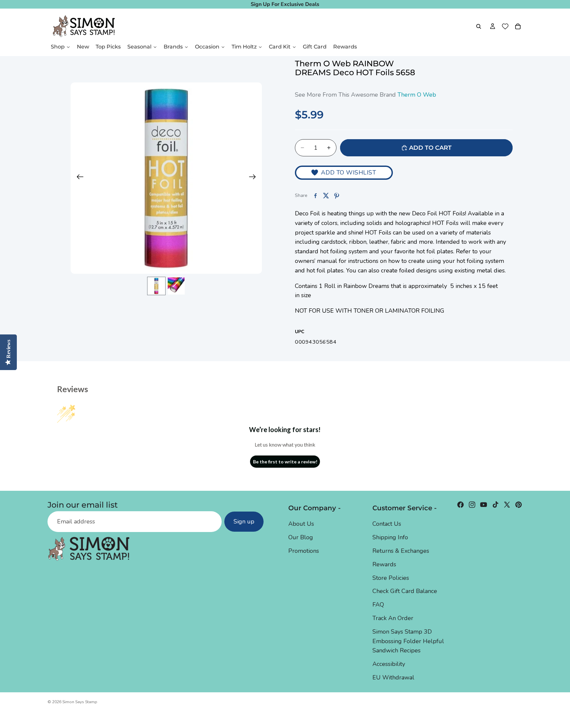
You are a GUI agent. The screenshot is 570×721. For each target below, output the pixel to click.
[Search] (478, 26)
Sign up (244, 521)
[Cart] (518, 26)
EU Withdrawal (393, 677)
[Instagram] (472, 505)
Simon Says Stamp (79, 702)
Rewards (384, 564)
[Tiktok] (495, 505)
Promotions (303, 551)
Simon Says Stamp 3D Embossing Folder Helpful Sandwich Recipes (408, 641)
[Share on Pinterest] (336, 196)
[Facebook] (460, 505)
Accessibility (388, 664)
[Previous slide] (78, 178)
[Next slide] (254, 178)
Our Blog (300, 537)
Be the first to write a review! (285, 461)
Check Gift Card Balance (404, 591)
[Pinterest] (518, 505)
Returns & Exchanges (400, 551)
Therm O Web (416, 95)
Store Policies (390, 578)
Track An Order (392, 618)
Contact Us (386, 524)
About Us (301, 524)
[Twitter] (507, 505)
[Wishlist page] (505, 26)
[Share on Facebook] (315, 196)
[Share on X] (326, 196)
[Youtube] (484, 505)
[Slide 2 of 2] (176, 286)
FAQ (378, 605)
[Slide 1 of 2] (156, 286)
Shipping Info (390, 537)
